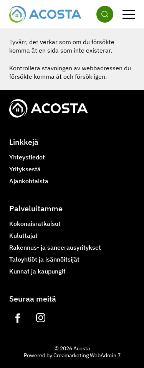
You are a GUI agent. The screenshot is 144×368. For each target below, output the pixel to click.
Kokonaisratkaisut (35, 223)
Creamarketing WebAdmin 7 (87, 355)
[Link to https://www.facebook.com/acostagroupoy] (17, 318)
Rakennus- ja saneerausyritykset (55, 247)
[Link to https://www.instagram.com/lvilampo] (40, 318)
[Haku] (104, 14)
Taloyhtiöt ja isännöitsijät (44, 259)
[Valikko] (128, 14)
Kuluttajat (23, 235)
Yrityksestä (25, 169)
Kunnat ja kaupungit (37, 271)
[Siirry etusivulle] (45, 14)
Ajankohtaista (28, 181)
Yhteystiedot (27, 157)
